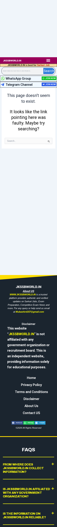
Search (49, 71)
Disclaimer (31, 399)
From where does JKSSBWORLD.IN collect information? (23, 468)
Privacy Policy (31, 385)
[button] (48, 60)
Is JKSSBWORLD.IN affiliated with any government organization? (26, 492)
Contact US (31, 413)
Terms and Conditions (31, 392)
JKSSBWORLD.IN (21, 334)
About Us (31, 406)
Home (31, 378)
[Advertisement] (28, 28)
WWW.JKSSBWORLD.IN (23, 294)
